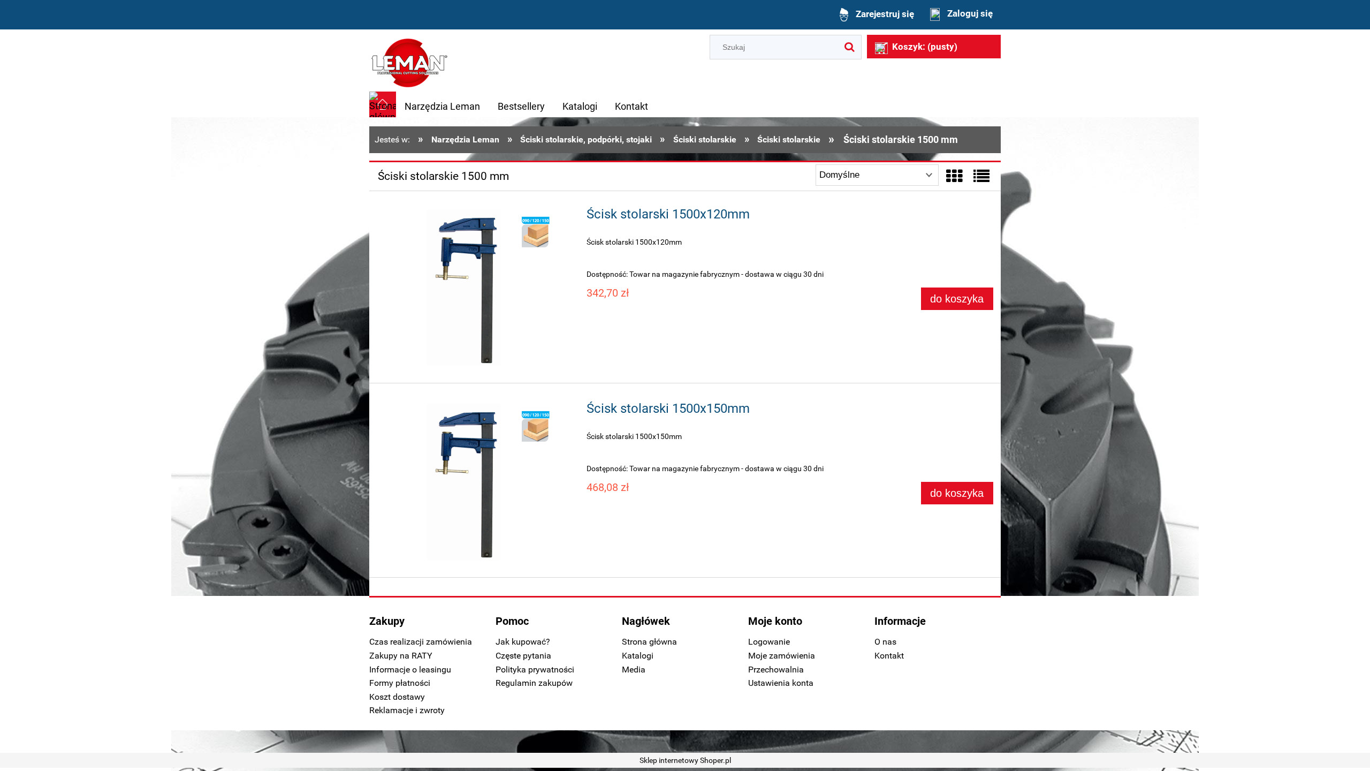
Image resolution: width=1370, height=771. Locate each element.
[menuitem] (442, 106)
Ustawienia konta (780, 683)
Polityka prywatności (535, 669)
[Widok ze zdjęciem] (954, 176)
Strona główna (649, 642)
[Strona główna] (409, 61)
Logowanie (769, 642)
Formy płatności (399, 683)
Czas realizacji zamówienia (420, 642)
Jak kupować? (523, 642)
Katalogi (637, 656)
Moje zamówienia (781, 656)
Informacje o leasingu (410, 669)
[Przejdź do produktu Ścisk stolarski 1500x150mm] (475, 484)
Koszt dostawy (397, 697)
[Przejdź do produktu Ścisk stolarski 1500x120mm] (475, 289)
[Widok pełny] (981, 176)
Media (633, 669)
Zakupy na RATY (400, 656)
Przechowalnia (776, 669)
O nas (885, 642)
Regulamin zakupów (534, 683)
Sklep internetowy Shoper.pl (685, 760)
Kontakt (889, 656)
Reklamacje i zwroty (407, 710)
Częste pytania (523, 656)
